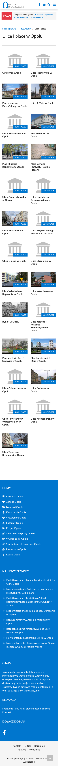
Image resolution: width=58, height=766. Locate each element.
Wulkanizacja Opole (17, 539)
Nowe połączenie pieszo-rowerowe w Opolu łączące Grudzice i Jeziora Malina (30, 645)
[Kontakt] (43, 4)
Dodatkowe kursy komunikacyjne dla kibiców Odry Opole (30, 582)
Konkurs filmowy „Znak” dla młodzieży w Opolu (28, 622)
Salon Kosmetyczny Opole (20, 533)
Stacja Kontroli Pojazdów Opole (23, 544)
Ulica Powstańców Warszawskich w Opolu (12, 422)
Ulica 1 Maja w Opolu (42, 103)
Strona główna (9, 29)
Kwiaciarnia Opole (16, 512)
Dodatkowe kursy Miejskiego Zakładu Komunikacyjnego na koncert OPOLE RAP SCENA (29, 602)
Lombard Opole (14, 507)
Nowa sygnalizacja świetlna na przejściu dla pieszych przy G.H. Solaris (29, 591)
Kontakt (6, 712)
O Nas (27, 746)
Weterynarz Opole (16, 517)
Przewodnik (25, 29)
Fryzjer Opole (13, 528)
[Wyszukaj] (49, 5)
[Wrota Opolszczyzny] (13, 4)
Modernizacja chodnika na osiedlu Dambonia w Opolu (30, 613)
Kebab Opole (13, 554)
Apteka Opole (13, 502)
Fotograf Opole (14, 523)
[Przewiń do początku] (50, 758)
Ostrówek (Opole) (12, 73)
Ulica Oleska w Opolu (14, 261)
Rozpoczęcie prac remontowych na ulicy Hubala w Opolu (28, 631)
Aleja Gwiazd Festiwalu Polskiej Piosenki (40, 167)
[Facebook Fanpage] (39, 4)
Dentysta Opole (14, 496)
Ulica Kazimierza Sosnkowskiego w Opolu (40, 200)
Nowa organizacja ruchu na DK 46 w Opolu (30, 638)
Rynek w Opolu (10, 321)
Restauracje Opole (16, 549)
